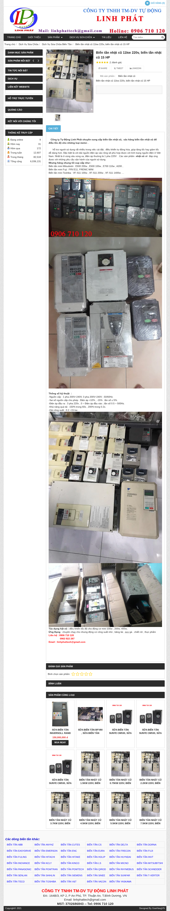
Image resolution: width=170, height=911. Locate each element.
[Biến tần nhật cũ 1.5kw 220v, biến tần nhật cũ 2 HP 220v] (90, 764)
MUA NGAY (60, 742)
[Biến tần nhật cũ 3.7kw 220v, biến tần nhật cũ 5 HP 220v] (60, 804)
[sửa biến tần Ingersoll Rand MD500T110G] (60, 714)
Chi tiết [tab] (53, 128)
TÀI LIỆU (106, 37)
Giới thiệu (34, 37)
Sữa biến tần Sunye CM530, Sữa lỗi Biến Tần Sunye (60, 783)
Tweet (119, 68)
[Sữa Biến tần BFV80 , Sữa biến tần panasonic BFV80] (90, 714)
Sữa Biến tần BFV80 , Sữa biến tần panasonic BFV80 (90, 733)
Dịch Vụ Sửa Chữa (81, 37)
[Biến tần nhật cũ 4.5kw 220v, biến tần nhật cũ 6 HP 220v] (90, 804)
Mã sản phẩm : (108, 76)
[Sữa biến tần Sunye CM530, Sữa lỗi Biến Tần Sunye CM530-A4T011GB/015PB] (150, 714)
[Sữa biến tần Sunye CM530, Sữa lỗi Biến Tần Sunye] (60, 764)
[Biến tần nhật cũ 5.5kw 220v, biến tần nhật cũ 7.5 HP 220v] (120, 804)
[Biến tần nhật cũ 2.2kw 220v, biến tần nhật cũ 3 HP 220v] (150, 764)
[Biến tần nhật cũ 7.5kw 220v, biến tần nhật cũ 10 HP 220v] (150, 804)
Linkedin (136, 68)
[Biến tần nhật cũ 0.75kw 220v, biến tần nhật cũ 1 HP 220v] (120, 764)
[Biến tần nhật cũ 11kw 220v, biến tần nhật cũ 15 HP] (69, 81)
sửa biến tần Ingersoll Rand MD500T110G (60, 733)
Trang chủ (14, 37)
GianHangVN (158, 908)
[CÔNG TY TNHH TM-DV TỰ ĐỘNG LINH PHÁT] (85, 32)
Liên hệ (122, 37)
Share (103, 68)
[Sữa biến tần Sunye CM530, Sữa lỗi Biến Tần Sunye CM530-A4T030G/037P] (120, 714)
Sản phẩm (54, 37)
